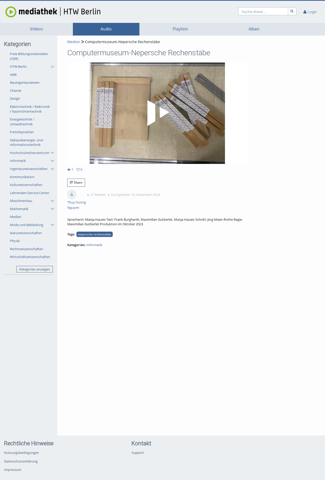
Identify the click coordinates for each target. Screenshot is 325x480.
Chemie (15, 90)
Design (15, 98)
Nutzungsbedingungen (21, 452)
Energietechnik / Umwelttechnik (22, 121)
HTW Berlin (18, 66)
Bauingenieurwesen (25, 82)
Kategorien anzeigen (34, 269)
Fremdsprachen (22, 132)
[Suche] (292, 11)
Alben (254, 29)
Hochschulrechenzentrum (29, 152)
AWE (13, 74)
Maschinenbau (21, 200)
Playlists (180, 29)
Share (77, 182)
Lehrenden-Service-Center (29, 193)
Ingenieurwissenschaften (28, 168)
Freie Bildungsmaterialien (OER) (29, 56)
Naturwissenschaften (26, 233)
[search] (263, 11)
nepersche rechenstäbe (94, 234)
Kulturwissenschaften (26, 184)
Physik (15, 240)
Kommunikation (22, 177)
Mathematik (19, 209)
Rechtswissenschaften (26, 249)
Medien (15, 216)
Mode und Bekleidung (26, 224)
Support (138, 452)
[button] (30, 67)
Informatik (18, 160)
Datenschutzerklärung (21, 461)
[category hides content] (50, 67)
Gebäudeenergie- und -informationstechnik (27, 142)
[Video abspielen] (157, 113)
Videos (36, 29)
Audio (106, 29)
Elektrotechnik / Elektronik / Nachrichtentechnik (30, 109)
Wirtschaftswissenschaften (30, 256)
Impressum (12, 469)
